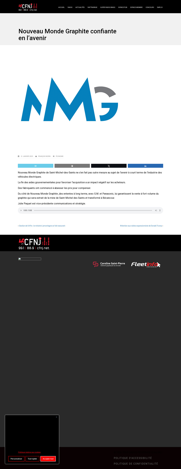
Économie (59, 156)
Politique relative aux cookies (29, 452)
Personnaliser (16, 459)
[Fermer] (56, 417)
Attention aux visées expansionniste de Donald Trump (141, 226)
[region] (32, 439)
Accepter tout (48, 459)
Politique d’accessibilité (133, 458)
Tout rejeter (32, 459)
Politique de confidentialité (136, 463)
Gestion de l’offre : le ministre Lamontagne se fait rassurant (42, 226)
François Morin (44, 156)
